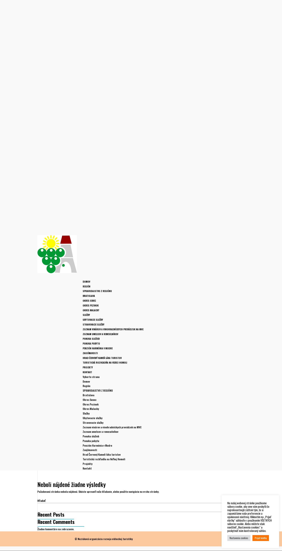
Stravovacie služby (93, 324)
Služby (86, 413)
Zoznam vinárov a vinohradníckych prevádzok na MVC (113, 329)
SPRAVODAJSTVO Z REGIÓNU (97, 291)
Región (86, 386)
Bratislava (89, 295)
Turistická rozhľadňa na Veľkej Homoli (105, 362)
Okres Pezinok (91, 305)
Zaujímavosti (90, 450)
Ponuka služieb (91, 338)
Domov (86, 281)
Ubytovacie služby (93, 319)
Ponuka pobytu (91, 343)
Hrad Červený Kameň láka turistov (102, 358)
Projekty (87, 464)
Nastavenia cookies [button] (239, 538)
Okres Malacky (91, 310)
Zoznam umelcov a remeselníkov (100, 334)
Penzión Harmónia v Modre (98, 348)
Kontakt (87, 468)
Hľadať (41, 501)
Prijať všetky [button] (261, 538)
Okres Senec (89, 300)
